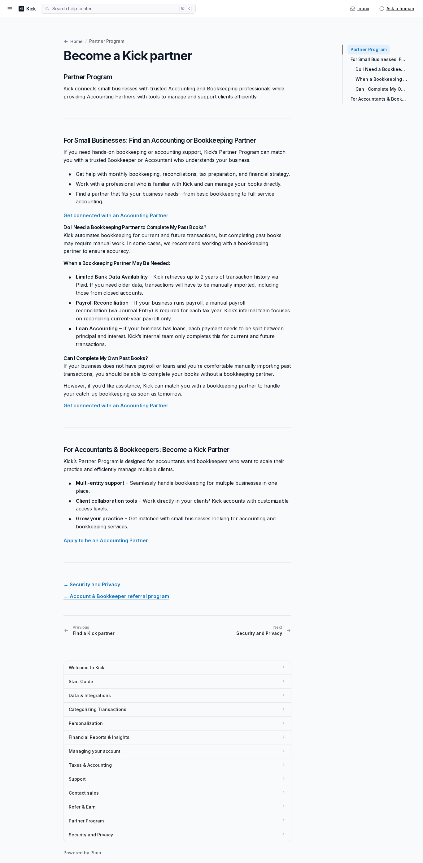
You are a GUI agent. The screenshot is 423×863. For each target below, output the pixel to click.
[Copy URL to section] (119, 77)
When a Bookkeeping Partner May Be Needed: (383, 79)
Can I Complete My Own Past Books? (383, 89)
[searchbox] (114, 8)
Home (76, 41)
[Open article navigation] (10, 9)
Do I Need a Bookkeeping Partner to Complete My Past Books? (383, 69)
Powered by (82, 852)
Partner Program (369, 49)
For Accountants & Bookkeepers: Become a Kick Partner (381, 99)
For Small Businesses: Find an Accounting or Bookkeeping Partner (381, 59)
